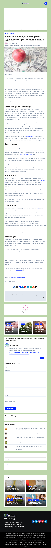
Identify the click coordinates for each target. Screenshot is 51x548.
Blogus (42, 544)
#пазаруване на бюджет (21, 45)
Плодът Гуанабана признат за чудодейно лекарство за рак (30, 442)
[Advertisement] (25, 18)
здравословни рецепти (16, 498)
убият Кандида (19, 270)
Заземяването (8, 147)
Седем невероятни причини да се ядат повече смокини (30, 437)
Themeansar (25, 546)
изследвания (10, 325)
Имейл (7, 395)
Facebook (7, 465)
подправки (9, 500)
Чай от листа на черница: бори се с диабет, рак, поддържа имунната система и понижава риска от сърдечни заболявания (30, 448)
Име (6, 389)
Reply (42, 358)
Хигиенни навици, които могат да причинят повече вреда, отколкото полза (35, 504)
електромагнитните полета (26, 154)
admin (10, 43)
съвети (12, 33)
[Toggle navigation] (5, 3)
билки (8, 498)
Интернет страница (10, 401)
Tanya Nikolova (11, 329)
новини (30, 486)
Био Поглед (9, 519)
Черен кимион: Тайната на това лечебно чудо (27, 433)
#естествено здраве (11, 45)
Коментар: (8, 370)
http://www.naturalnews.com (18, 277)
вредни (30, 500)
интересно (35, 500)
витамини (9, 486)
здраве (7, 33)
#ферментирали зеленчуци (34, 45)
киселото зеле (29, 136)
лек (41, 324)
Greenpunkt (12, 344)
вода (38, 208)
